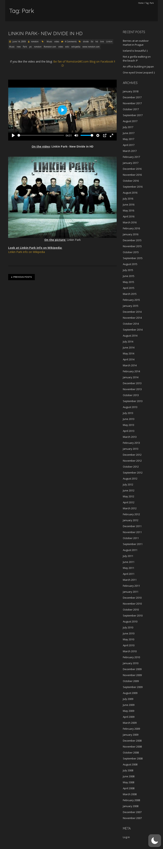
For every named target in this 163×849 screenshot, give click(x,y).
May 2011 (128, 568)
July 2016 (128, 198)
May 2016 (128, 210)
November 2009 (132, 675)
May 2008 (128, 782)
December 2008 (132, 740)
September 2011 (133, 544)
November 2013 (132, 389)
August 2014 (130, 335)
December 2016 (132, 169)
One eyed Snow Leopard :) (139, 72)
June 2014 (128, 347)
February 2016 (131, 228)
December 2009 (132, 669)
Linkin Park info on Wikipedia (26, 252)
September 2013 (133, 401)
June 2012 (128, 490)
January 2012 (130, 520)
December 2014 (132, 312)
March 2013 (130, 437)
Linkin (109, 41)
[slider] (40, 135)
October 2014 (131, 323)
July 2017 (128, 127)
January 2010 (130, 663)
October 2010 (131, 609)
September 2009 (133, 687)
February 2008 (131, 800)
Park (25, 46)
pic (30, 46)
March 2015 (130, 294)
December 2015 (132, 240)
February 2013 (131, 443)
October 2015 (131, 252)
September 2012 (133, 472)
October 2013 (131, 395)
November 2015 (132, 246)
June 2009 (128, 705)
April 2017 (128, 145)
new (19, 46)
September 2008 (133, 758)
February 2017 (131, 157)
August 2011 (130, 550)
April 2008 (128, 788)
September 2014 (133, 329)
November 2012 (132, 460)
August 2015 (130, 264)
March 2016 (130, 222)
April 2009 (128, 717)
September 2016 (133, 186)
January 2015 (130, 306)
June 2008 (128, 776)
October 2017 (131, 109)
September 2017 (133, 115)
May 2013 (128, 425)
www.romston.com (91, 46)
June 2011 (128, 562)
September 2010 (133, 615)
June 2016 (128, 204)
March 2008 (130, 794)
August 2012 (130, 478)
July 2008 (128, 770)
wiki (67, 46)
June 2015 (128, 276)
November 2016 (132, 175)
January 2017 (130, 163)
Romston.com (50, 46)
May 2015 (128, 282)
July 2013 (128, 413)
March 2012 (130, 508)
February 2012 (131, 514)
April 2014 (128, 359)
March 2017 (130, 151)
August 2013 (130, 407)
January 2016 (130, 234)
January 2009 (130, 734)
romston (35, 41)
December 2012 (132, 454)
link (102, 41)
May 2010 (128, 639)
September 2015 (133, 258)
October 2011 (131, 538)
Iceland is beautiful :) (135, 50)
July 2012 (128, 484)
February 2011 (131, 586)
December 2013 (132, 383)
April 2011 (128, 574)
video (56, 41)
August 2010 (130, 621)
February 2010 (131, 657)
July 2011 (128, 556)
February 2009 (131, 728)
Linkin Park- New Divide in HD (45, 33)
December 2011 (132, 526)
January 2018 (130, 91)
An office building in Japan (138, 66)
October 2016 (131, 180)
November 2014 (132, 317)
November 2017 (132, 103)
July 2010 (128, 627)
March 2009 (130, 723)
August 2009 (130, 693)
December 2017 (132, 97)
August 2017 (130, 121)
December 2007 (132, 812)
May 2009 (128, 711)
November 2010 (132, 603)
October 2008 (131, 752)
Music (49, 41)
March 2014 (130, 365)
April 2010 (128, 645)
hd (96, 41)
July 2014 (128, 341)
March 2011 (130, 580)
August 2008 (130, 764)
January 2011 (130, 591)
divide (86, 41)
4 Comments (71, 41)
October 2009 (131, 681)
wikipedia (75, 46)
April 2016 (128, 216)
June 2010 (128, 633)
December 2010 (132, 597)
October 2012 (131, 466)
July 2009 (128, 699)
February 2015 (131, 300)
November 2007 (132, 818)
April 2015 (128, 288)
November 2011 (132, 532)
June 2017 (128, 133)
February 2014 (131, 371)
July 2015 (128, 270)
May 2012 (128, 496)
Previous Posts (22, 277)
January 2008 (130, 806)
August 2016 (130, 192)
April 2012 (128, 502)
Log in (126, 837)
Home (141, 3)
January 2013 (130, 449)
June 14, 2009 (19, 41)
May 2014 (128, 353)
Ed (92, 41)
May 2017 (128, 139)
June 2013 (128, 419)
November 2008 (132, 746)
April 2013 (128, 431)
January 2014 (130, 377)
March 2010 (130, 651)
